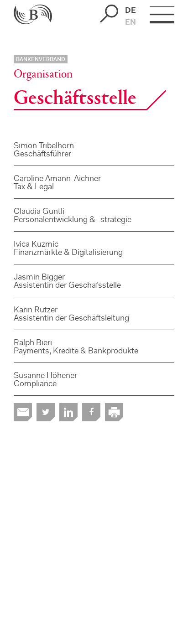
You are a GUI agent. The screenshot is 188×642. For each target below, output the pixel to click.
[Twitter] (46, 412)
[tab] (94, 149)
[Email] (23, 412)
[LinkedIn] (68, 412)
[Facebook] (91, 412)
